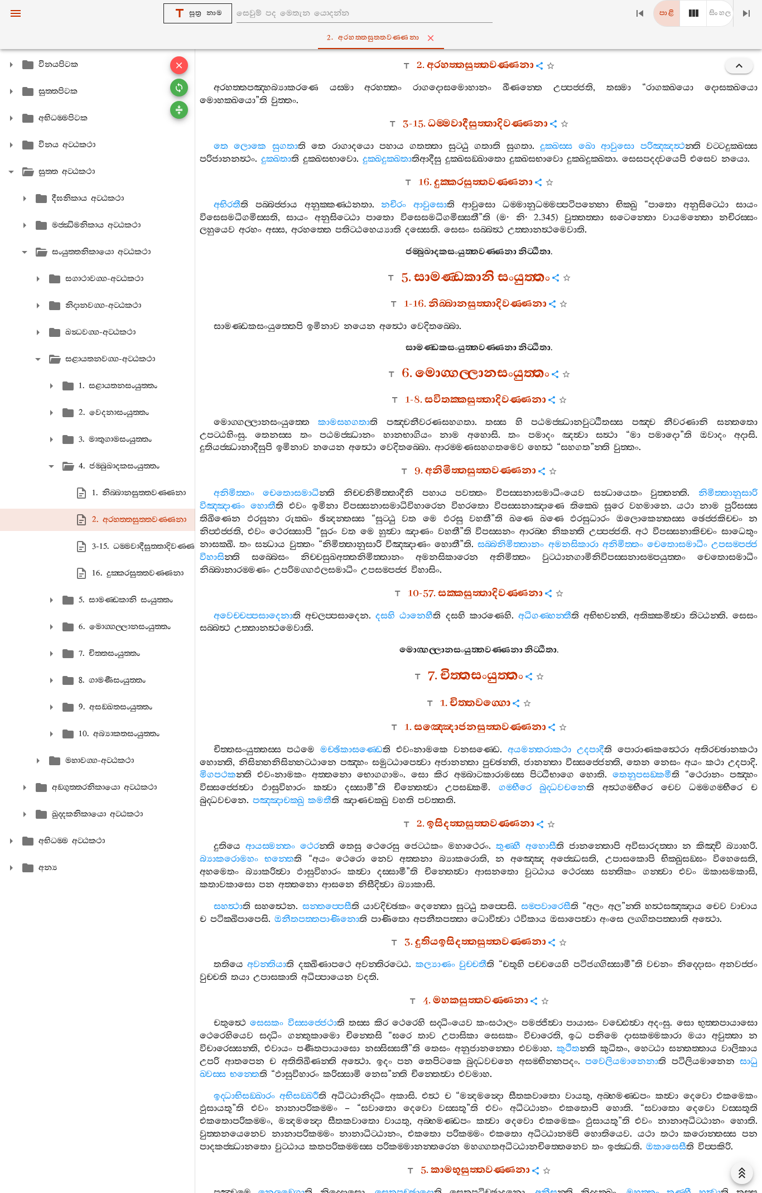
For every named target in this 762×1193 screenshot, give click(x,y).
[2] (693, 13)
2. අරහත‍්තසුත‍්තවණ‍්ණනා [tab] (373, 37)
